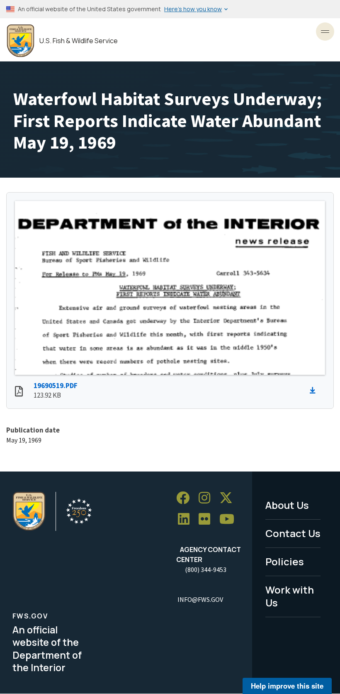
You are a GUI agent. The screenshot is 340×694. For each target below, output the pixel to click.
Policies (284, 561)
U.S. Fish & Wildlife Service (78, 41)
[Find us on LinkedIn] (186, 519)
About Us (287, 505)
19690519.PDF (56, 385)
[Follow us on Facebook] (185, 497)
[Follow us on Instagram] (207, 497)
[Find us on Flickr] (207, 519)
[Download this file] (314, 390)
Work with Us (289, 596)
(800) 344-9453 (205, 569)
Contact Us (293, 533)
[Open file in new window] (19, 392)
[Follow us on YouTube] (229, 519)
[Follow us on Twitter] (228, 497)
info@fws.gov (200, 599)
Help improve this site (287, 686)
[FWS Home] (20, 40)
